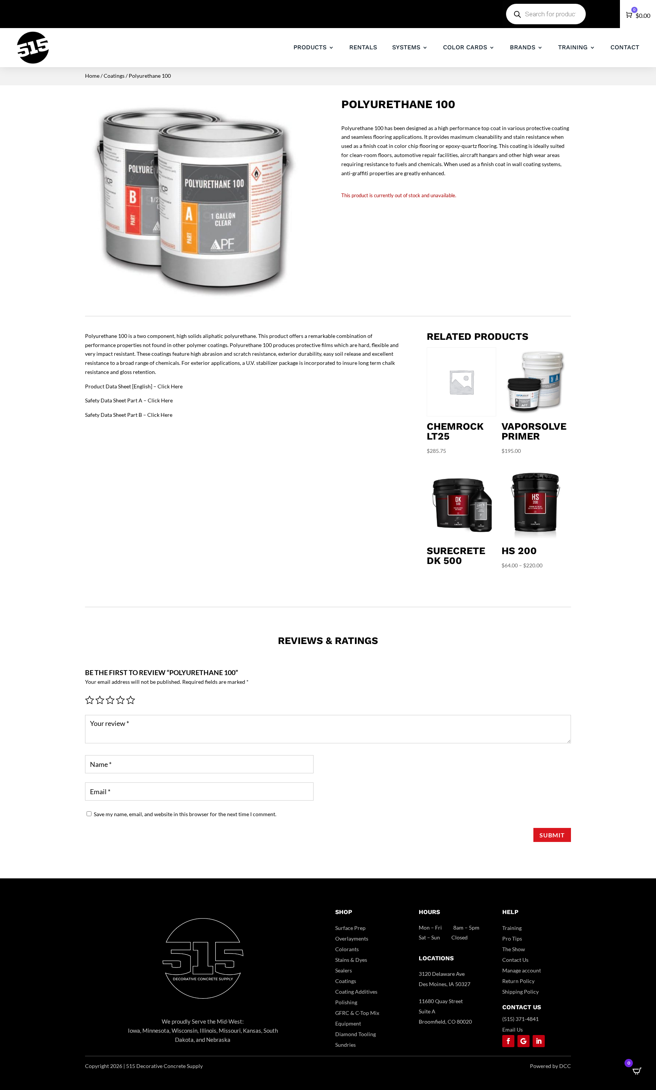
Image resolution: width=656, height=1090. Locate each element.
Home (92, 75)
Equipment (348, 1023)
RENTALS (363, 47)
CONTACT (624, 47)
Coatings (114, 75)
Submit (552, 835)
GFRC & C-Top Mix (357, 1013)
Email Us (512, 1029)
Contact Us (515, 959)
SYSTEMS (406, 47)
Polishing (346, 1002)
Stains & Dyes (351, 959)
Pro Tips (512, 938)
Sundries (345, 1044)
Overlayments (351, 938)
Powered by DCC (550, 1066)
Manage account (521, 970)
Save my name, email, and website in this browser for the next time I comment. (185, 814)
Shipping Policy (520, 991)
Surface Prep (350, 928)
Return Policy (518, 981)
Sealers (343, 970)
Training (512, 928)
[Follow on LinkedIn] (539, 1041)
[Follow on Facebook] (508, 1041)
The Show (513, 949)
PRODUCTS (309, 47)
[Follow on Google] (523, 1041)
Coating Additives (356, 991)
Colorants (347, 949)
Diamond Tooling (355, 1034)
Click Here (170, 386)
